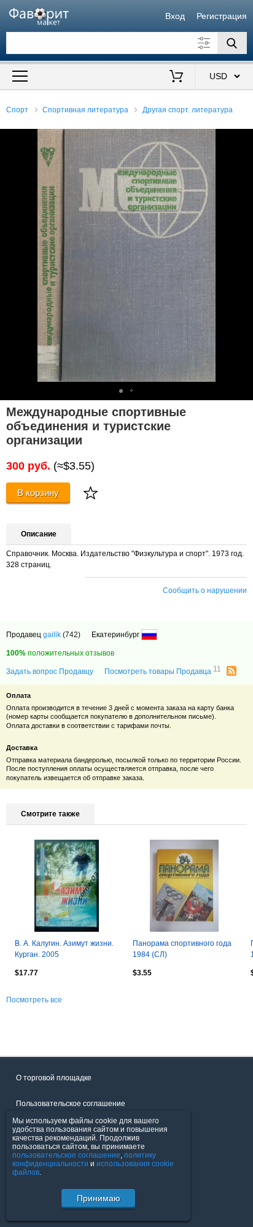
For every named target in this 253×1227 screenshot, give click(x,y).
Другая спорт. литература (187, 110)
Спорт (17, 110)
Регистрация (222, 16)
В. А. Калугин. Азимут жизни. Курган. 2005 (64, 949)
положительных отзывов (60, 653)
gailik (52, 634)
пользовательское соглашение (66, 1155)
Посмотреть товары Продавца (162, 671)
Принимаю (98, 1198)
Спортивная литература (85, 110)
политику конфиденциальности (84, 1159)
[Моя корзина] (176, 77)
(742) (71, 634)
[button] (242, 140)
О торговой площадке (53, 1078)
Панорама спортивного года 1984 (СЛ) (182, 949)
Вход (175, 16)
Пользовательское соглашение (70, 1103)
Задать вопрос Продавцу (49, 671)
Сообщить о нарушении (205, 590)
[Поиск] (232, 43)
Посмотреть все (34, 1000)
